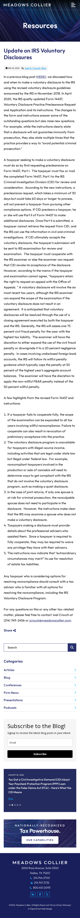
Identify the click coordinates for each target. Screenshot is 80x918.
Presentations (13, 700)
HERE (41, 77)
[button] (9, 805)
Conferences (12, 685)
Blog (43, 68)
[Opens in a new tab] (33, 894)
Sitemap (66, 905)
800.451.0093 (41, 887)
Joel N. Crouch (32, 68)
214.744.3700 (41, 878)
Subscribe (40, 754)
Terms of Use (56, 905)
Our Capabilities (40, 839)
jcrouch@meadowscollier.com (50, 620)
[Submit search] (72, 647)
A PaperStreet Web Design (40, 908)
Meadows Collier (23, 905)
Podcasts (10, 708)
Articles (9, 670)
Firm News (11, 693)
